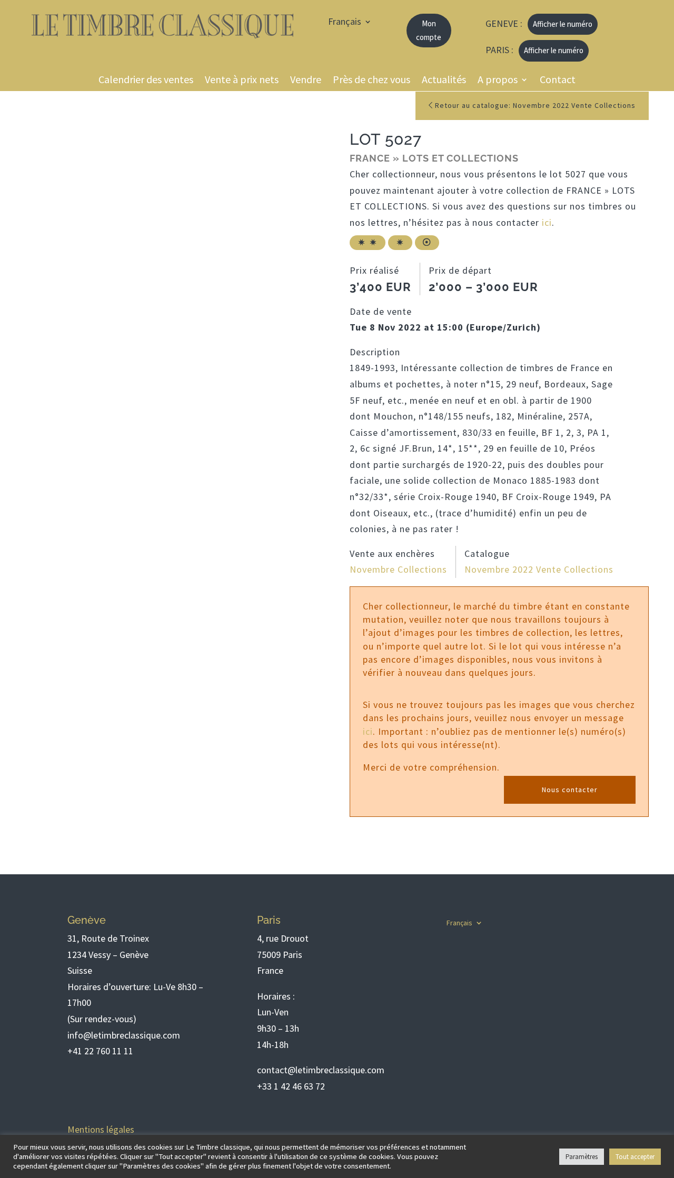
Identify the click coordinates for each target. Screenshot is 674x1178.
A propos (498, 81)
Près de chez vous (371, 81)
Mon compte (428, 30)
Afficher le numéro (562, 24)
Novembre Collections (398, 569)
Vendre (305, 81)
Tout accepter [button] (635, 1156)
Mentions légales (100, 1129)
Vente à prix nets (242, 81)
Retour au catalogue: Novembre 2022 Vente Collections (534, 105)
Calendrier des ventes (145, 81)
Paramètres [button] (582, 1156)
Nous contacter (570, 789)
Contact (558, 81)
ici (547, 222)
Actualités (444, 81)
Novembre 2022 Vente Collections (538, 569)
